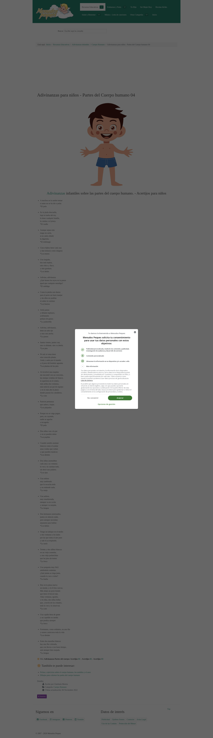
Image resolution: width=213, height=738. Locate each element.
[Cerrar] (135, 332)
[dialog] (106, 369)
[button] (106, 366)
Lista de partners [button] (87, 380)
